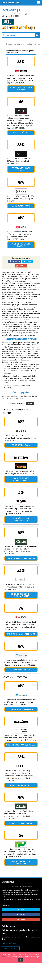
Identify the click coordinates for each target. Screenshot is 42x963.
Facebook (15, 261)
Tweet (28, 261)
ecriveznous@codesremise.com (21, 887)
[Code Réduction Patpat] (21, 227)
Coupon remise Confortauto (21, 479)
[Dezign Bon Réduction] (21, 111)
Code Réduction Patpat (21, 244)
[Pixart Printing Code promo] (21, 71)
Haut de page (10, 948)
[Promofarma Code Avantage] (21, 844)
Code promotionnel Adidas (21, 744)
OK (21, 960)
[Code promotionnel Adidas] (21, 731)
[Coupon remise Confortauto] (21, 466)
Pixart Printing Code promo (21, 88)
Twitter (21, 910)
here (3, 957)
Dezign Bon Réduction (21, 132)
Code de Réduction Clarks (21, 558)
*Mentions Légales (9, 943)
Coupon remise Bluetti (21, 669)
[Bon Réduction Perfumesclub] (21, 502)
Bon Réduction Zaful (20, 785)
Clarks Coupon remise (21, 823)
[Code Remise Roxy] (21, 191)
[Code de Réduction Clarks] (21, 542)
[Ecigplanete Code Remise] (21, 154)
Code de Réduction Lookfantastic (21, 595)
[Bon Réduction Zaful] (21, 766)
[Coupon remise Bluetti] (21, 655)
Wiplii (29, 403)
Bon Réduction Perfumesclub (21, 519)
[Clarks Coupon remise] (21, 806)
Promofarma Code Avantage (21, 862)
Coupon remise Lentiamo (21, 709)
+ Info (34, 14)
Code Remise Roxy (21, 205)
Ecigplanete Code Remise (21, 169)
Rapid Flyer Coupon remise (21, 634)
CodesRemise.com (10, 2)
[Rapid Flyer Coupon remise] (21, 617)
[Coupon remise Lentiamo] (21, 695)
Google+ (21, 266)
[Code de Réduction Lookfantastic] (21, 580)
